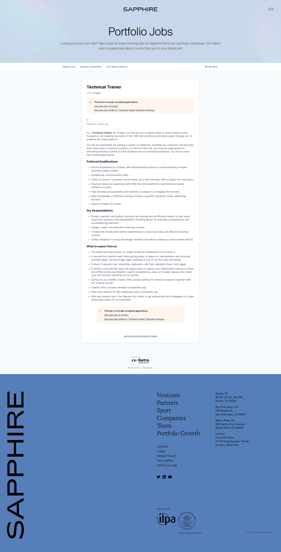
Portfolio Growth (178, 434)
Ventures (168, 395)
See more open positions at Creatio (140, 336)
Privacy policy (134, 368)
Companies (171, 418)
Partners (167, 403)
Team (164, 426)
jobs (68, 66)
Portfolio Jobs (167, 465)
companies (90, 66)
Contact (162, 446)
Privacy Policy (166, 456)
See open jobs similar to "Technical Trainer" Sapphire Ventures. (124, 110)
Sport (164, 411)
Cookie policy (147, 368)
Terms (161, 451)
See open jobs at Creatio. (106, 106)
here (182, 264)
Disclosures (165, 460)
